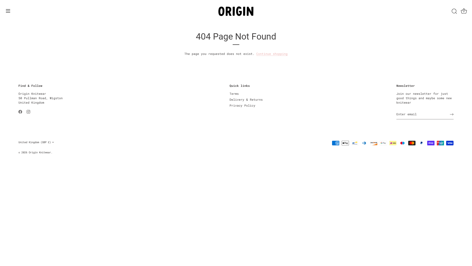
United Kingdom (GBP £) (34, 142)
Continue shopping (272, 54)
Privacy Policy (242, 105)
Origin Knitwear (40, 152)
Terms (234, 94)
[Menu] (8, 11)
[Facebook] (20, 111)
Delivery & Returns (246, 99)
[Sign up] (452, 114)
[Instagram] (28, 111)
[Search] (454, 11)
